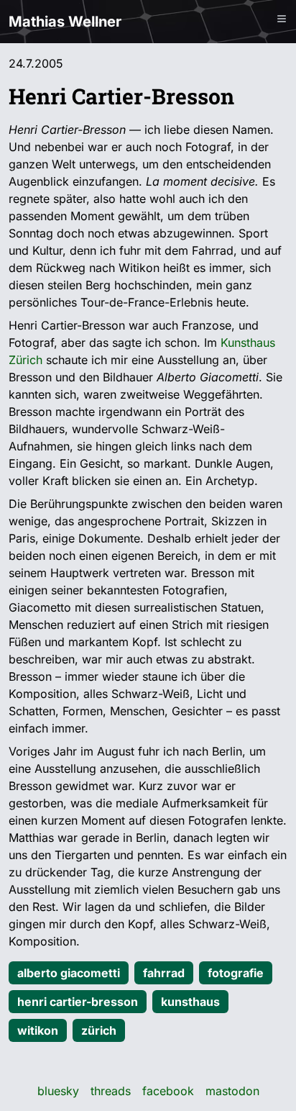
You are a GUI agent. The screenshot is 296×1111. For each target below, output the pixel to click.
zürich (98, 1030)
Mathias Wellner (65, 21)
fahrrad (164, 973)
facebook (168, 1091)
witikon (37, 1030)
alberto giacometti (68, 973)
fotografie (236, 973)
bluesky (58, 1091)
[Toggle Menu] (281, 18)
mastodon (232, 1091)
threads (111, 1091)
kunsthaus (190, 1001)
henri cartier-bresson (77, 1001)
